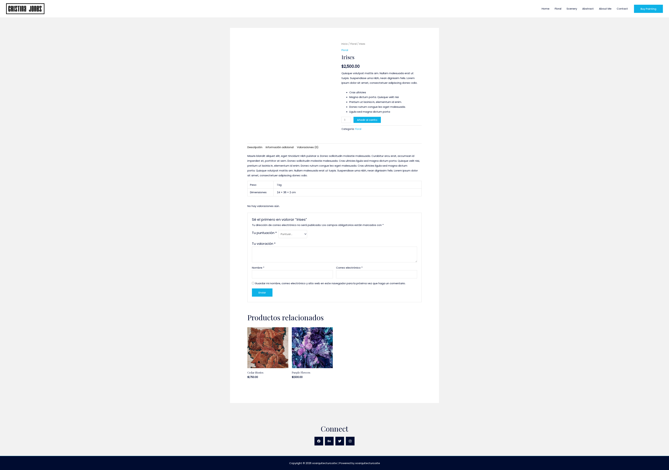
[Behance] (329, 441)
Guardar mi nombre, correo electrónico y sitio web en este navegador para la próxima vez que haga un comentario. (330, 283)
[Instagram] (350, 441)
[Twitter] (339, 441)
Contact (622, 8)
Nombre (258, 267)
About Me (605, 8)
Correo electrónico (349, 267)
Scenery (572, 8)
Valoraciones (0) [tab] (307, 147)
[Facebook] (318, 441)
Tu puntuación (264, 233)
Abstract (588, 8)
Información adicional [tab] (280, 147)
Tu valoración (264, 243)
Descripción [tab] (254, 147)
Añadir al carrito (367, 120)
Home (545, 8)
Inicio (344, 44)
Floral (558, 8)
